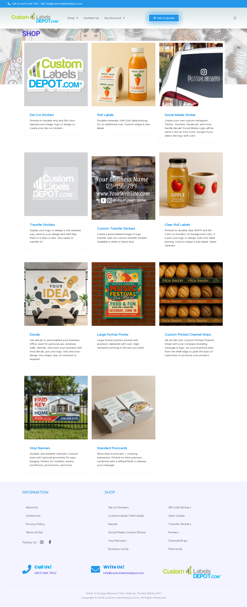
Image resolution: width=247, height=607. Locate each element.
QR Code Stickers (179, 507)
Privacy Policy (35, 524)
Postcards (175, 549)
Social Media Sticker (180, 115)
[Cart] (235, 18)
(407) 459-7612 (45, 573)
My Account (112, 18)
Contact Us (91, 18)
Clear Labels (176, 516)
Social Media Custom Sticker (127, 532)
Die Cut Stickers (42, 115)
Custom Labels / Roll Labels (126, 516)
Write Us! (113, 567)
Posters (173, 532)
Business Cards (118, 549)
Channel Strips (178, 541)
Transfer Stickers (42, 225)
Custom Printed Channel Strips (188, 334)
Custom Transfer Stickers (116, 228)
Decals (35, 334)
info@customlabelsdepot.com (123, 573)
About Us (32, 507)
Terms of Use (34, 532)
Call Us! (43, 567)
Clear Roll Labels (177, 225)
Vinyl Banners (40, 448)
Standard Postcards (112, 448)
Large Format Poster (112, 334)
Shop (71, 18)
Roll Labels (105, 115)
